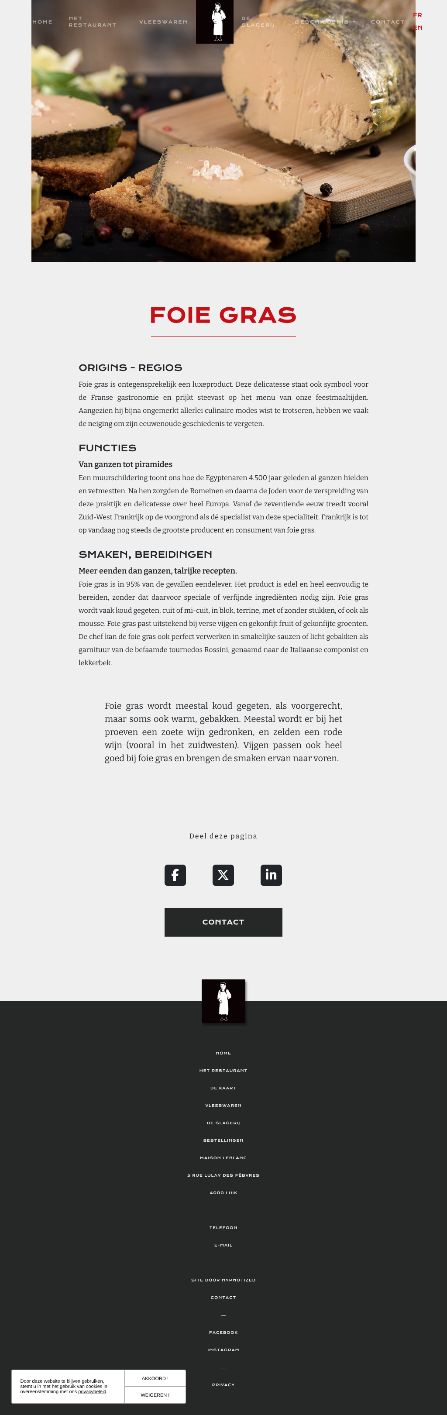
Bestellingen (223, 1141)
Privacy (223, 1385)
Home (42, 22)
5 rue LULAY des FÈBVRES (223, 1176)
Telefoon (224, 1228)
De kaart (223, 1088)
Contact (388, 22)
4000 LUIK (223, 1193)
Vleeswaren (163, 22)
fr (417, 15)
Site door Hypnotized (223, 1280)
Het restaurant (93, 22)
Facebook (223, 1333)
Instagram (224, 1350)
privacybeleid (92, 1391)
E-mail (223, 1245)
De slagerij (258, 22)
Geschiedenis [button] (323, 22)
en (418, 28)
